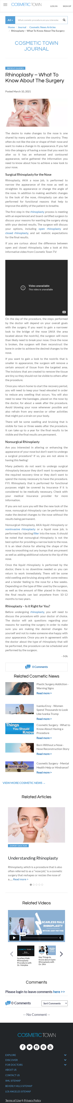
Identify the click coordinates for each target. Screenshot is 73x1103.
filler (36, 533)
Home (11, 27)
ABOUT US (10, 1069)
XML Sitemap (13, 1080)
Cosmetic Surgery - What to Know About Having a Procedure (53, 729)
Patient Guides (15, 68)
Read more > (44, 693)
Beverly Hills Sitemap (18, 1086)
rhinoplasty (37, 211)
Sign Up (67, 6)
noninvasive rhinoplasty (20, 529)
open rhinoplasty (50, 228)
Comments (40, 666)
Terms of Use (13, 1100)
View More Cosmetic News (23, 782)
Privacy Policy (32, 1100)
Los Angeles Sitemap (18, 1091)
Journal (22, 27)
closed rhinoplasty (16, 233)
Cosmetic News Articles (42, 27)
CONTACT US (12, 1075)
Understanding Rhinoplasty (33, 857)
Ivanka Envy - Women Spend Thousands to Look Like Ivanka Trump (52, 710)
